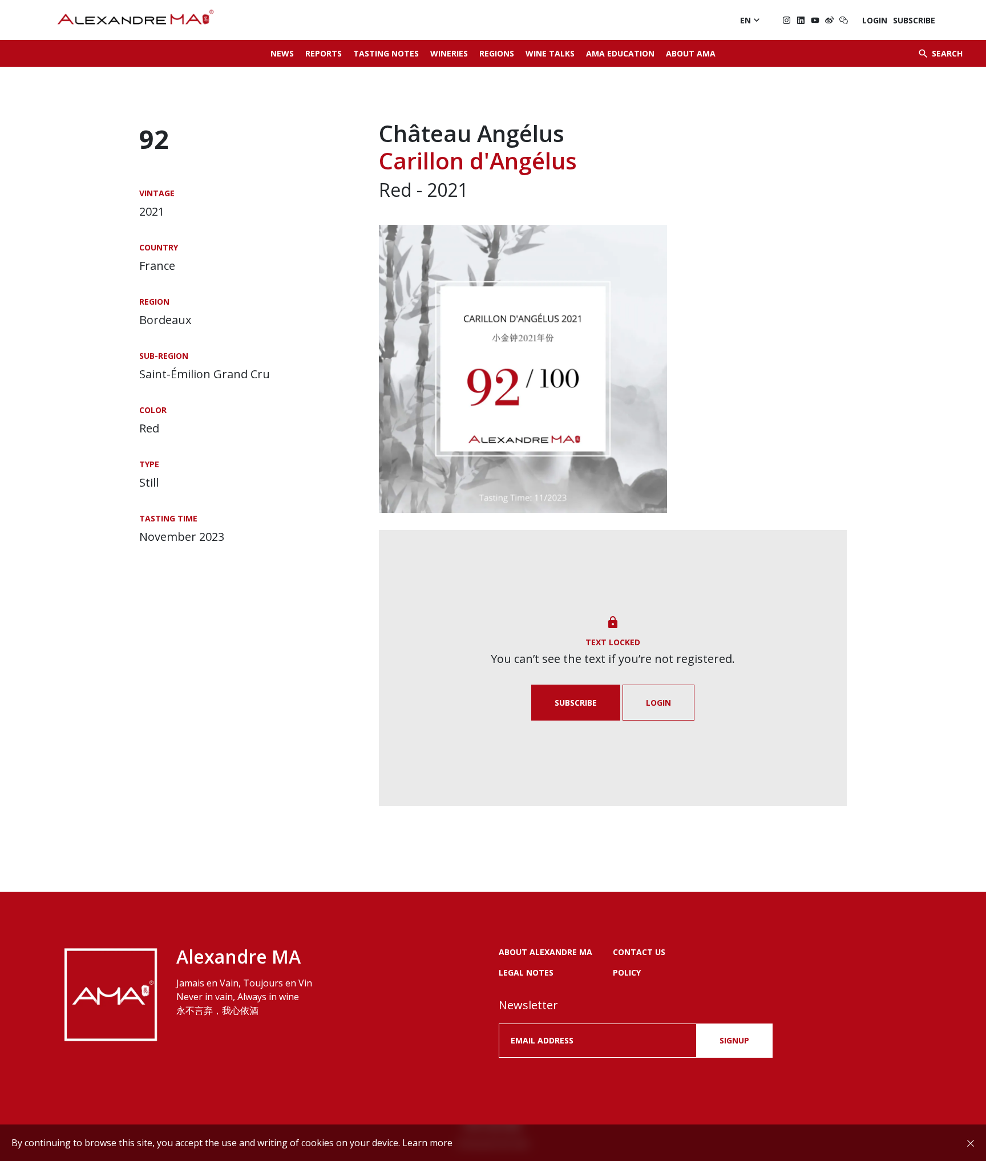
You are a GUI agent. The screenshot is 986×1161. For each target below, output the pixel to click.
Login (874, 20)
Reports (323, 53)
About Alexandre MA (545, 951)
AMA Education (620, 53)
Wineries (449, 53)
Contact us (639, 951)
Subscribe (914, 20)
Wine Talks (550, 53)
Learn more (427, 1142)
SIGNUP (734, 1040)
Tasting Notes (386, 53)
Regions (496, 53)
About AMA (691, 53)
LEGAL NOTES (526, 972)
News (282, 53)
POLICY (627, 972)
